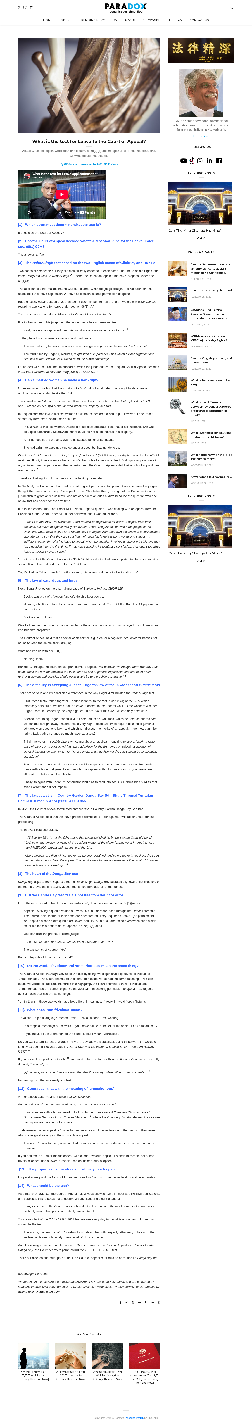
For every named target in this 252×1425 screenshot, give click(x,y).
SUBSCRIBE (151, 20)
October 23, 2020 (201, 292)
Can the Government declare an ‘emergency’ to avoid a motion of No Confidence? (210, 281)
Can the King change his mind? (212, 303)
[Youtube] (183, 160)
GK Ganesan (71, 164)
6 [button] (37, 469)
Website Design (135, 1418)
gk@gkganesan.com (45, 1291)
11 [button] (68, 1058)
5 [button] (97, 371)
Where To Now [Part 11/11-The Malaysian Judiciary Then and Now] (34, 1375)
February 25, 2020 (201, 403)
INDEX (65, 20)
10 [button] (29, 1050)
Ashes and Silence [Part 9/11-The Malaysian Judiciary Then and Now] (108, 1375)
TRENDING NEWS (92, 20)
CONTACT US (199, 20)
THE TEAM (175, 20)
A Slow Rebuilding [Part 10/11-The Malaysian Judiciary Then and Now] (71, 1375)
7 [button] (65, 550)
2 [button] (71, 275)
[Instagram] (199, 160)
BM (115, 20)
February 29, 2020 (201, 309)
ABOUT (130, 20)
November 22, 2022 (202, 478)
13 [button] (89, 1116)
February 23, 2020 (201, 381)
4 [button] (127, 329)
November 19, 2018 (201, 359)
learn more (201, 136)
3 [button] (95, 305)
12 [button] (148, 1071)
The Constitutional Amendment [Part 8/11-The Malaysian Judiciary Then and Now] (144, 1377)
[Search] (232, 7)
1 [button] (63, 231)
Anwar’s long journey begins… (211, 489)
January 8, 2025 (200, 337)
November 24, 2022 (202, 496)
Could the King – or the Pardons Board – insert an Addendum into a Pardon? (198, 237)
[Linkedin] (209, 160)
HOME (48, 20)
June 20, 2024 (198, 456)
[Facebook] (219, 160)
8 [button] (125, 675)
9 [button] (67, 864)
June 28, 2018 (198, 434)
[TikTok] (191, 160)
